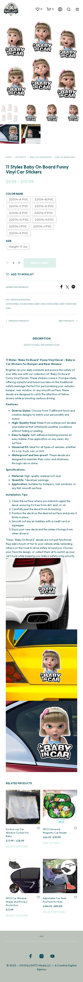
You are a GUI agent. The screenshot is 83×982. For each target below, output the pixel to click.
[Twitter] (68, 287)
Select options (17, 846)
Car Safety (20, 157)
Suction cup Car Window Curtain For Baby (17, 832)
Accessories (26, 304)
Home (8, 157)
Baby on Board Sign (65, 157)
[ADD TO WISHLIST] (38, 828)
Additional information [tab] (41, 344)
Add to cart (40, 262)
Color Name (14, 193)
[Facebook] (62, 287)
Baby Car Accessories (41, 157)
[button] (38, 9)
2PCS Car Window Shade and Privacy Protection (16, 902)
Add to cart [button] (51, 842)
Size (8, 241)
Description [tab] (42, 338)
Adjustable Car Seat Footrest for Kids (54, 900)
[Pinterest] (74, 287)
